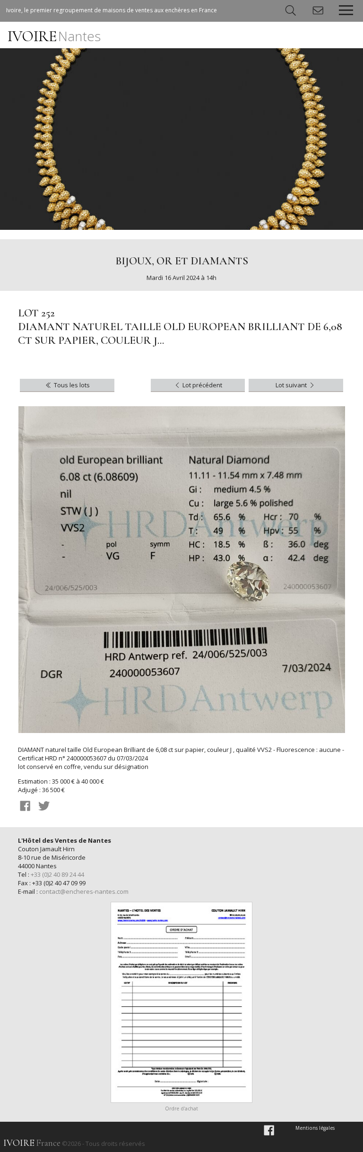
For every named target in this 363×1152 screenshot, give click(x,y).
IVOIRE (54, 36)
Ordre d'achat (181, 1108)
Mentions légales (315, 1128)
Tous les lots (71, 385)
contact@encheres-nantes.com (84, 891)
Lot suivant (292, 385)
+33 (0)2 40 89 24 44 (57, 874)
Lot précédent (201, 385)
